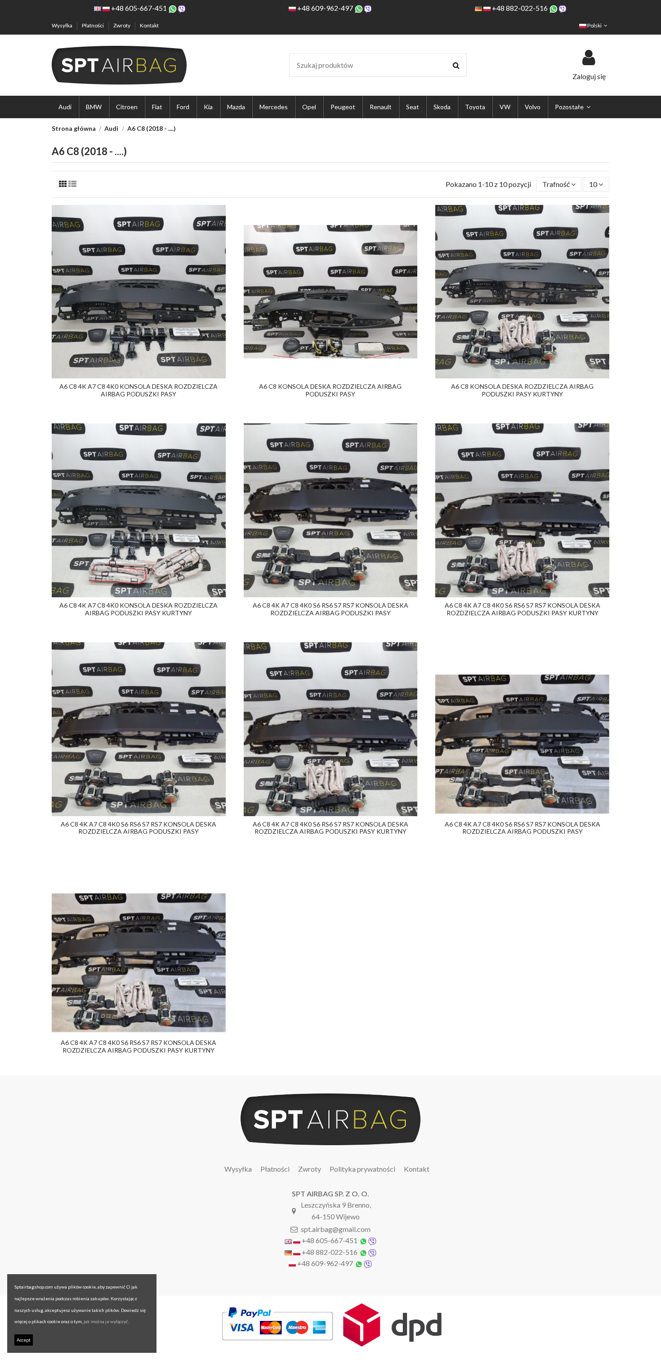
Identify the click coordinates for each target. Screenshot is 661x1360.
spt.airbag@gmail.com (336, 1229)
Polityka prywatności (362, 1168)
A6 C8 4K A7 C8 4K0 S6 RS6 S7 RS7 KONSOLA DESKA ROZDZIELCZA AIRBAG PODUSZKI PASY (330, 609)
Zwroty (122, 25)
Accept (24, 1339)
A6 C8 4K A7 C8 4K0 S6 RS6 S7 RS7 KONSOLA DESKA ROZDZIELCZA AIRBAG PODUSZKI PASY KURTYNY (522, 609)
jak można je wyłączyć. (106, 1321)
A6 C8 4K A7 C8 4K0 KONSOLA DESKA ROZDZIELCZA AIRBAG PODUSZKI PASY (138, 390)
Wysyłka (62, 25)
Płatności (93, 25)
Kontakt (149, 25)
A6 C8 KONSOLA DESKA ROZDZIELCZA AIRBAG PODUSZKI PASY (330, 390)
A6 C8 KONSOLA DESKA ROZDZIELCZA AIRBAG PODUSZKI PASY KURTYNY (522, 390)
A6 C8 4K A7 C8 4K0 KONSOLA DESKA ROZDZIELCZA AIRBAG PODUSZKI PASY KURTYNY (138, 609)
